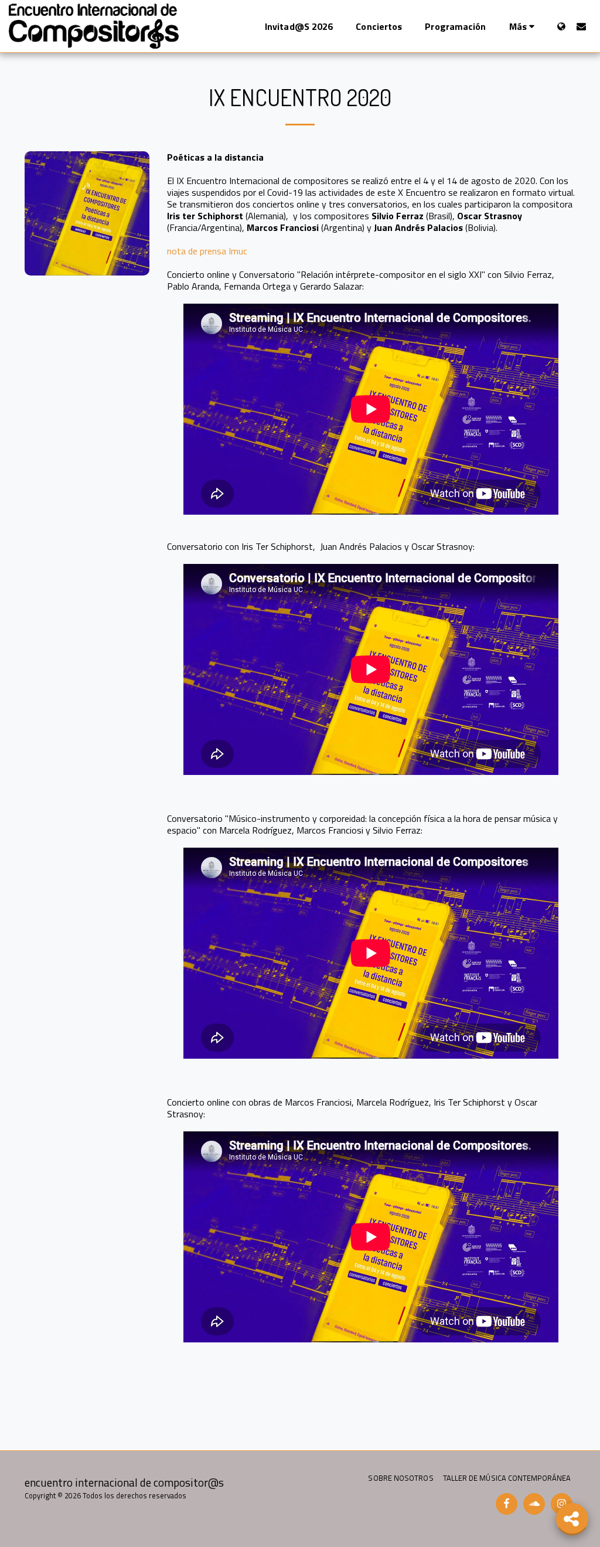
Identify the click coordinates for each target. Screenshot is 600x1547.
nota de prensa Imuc (207, 251)
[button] (581, 26)
